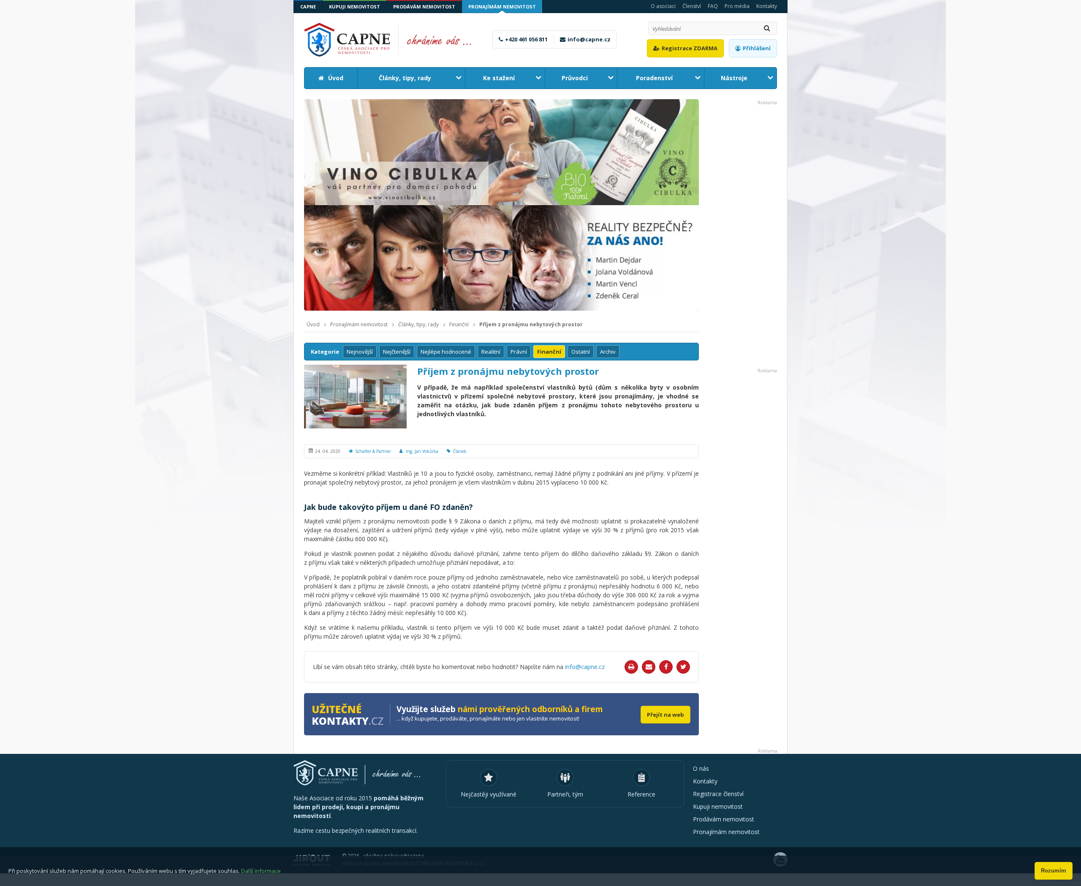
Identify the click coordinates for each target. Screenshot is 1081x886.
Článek (460, 451)
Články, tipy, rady (405, 78)
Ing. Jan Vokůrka (422, 451)
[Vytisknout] (631, 667)
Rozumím (1053, 870)
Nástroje (734, 78)
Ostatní (580, 351)
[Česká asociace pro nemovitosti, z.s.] (392, 40)
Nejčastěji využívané (488, 794)
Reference (641, 794)
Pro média (737, 6)
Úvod (335, 78)
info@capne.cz (589, 39)
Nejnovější (360, 351)
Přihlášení (757, 48)
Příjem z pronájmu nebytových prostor (531, 324)
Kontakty (766, 6)
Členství (691, 6)
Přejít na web (665, 714)
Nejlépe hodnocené (446, 351)
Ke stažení (499, 78)
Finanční (459, 324)
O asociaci (663, 6)
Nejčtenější (396, 351)
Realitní (490, 351)
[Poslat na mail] (648, 667)
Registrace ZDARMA (689, 48)
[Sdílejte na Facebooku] (666, 667)
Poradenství (654, 78)
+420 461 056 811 (526, 39)
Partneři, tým (565, 794)
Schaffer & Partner (373, 451)
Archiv (608, 351)
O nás (701, 768)
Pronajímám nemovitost (502, 6)
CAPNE (308, 6)
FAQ (713, 6)
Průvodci (575, 78)
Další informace (261, 871)
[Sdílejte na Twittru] (683, 667)
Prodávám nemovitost (424, 6)
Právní (519, 351)
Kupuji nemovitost (354, 6)
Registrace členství (718, 794)
